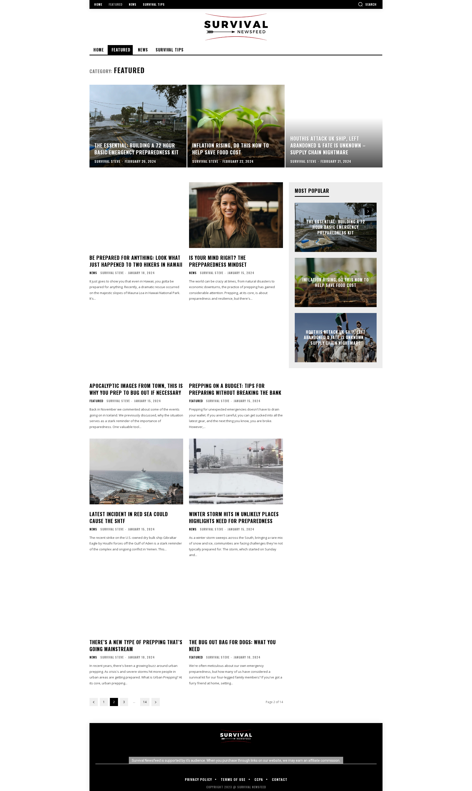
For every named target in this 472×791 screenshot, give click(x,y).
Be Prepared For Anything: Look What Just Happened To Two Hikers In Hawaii (135, 261)
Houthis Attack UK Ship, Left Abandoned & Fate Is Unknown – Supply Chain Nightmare (336, 337)
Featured (96, 400)
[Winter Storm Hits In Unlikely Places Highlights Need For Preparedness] (236, 471)
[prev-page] (93, 702)
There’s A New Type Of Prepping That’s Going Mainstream (135, 645)
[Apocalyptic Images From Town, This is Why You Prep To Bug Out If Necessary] (136, 343)
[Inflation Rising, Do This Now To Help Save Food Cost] (235, 126)
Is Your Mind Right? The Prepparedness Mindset (218, 261)
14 (145, 702)
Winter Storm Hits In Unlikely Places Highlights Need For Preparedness (234, 517)
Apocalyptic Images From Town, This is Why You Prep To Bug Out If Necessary (136, 389)
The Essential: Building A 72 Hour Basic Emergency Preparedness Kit (335, 227)
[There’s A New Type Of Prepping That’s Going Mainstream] (136, 600)
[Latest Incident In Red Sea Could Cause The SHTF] (136, 471)
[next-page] (155, 702)
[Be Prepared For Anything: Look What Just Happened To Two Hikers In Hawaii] (136, 215)
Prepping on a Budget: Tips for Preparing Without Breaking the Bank (235, 389)
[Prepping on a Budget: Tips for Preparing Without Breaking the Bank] (236, 343)
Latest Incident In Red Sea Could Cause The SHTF (128, 517)
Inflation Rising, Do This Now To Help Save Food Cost (335, 282)
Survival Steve (112, 273)
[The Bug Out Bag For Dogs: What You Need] (236, 600)
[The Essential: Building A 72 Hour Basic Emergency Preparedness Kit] (138, 126)
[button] (367, 4)
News (93, 272)
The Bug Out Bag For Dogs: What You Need (232, 645)
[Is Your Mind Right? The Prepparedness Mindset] (236, 215)
